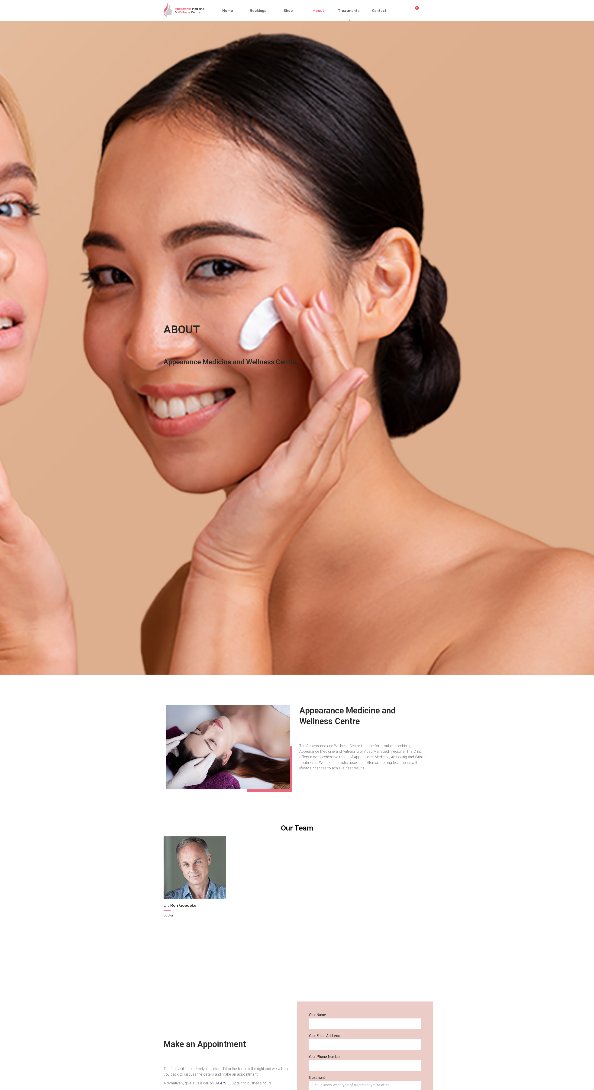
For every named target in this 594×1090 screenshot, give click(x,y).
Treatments (349, 10)
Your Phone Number (325, 1057)
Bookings (258, 10)
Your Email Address (324, 1036)
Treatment (317, 1078)
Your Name (317, 1015)
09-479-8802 (225, 1083)
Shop (288, 10)
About (318, 10)
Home (227, 10)
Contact (379, 10)
